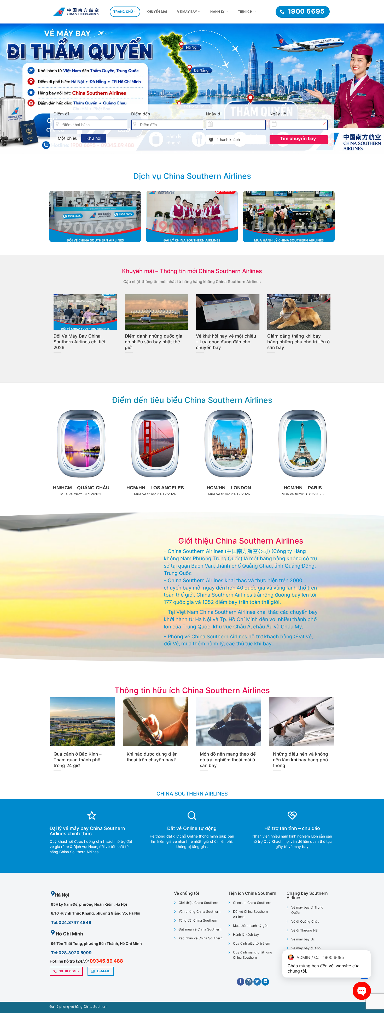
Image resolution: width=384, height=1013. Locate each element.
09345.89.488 (106, 961)
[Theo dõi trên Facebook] (241, 982)
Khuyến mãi (157, 12)
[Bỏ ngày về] (324, 123)
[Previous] (14, 89)
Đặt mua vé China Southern (200, 929)
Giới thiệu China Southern (198, 903)
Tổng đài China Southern (198, 920)
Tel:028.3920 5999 (71, 952)
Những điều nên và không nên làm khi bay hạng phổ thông (81, 341)
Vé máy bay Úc (303, 939)
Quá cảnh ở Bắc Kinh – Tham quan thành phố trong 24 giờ (155, 338)
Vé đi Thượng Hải (304, 930)
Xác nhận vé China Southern (200, 938)
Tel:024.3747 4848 (71, 922)
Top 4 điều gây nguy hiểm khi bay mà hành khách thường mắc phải (298, 341)
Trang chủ (123, 12)
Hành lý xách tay (246, 935)
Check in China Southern (252, 903)
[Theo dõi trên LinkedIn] (265, 982)
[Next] (369, 89)
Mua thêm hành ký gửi (250, 926)
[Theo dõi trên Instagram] (249, 982)
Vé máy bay (187, 12)
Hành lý (217, 12)
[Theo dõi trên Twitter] (257, 982)
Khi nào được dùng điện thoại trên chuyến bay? (227, 338)
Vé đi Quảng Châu (305, 921)
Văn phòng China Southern (199, 912)
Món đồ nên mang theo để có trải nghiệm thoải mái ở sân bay (228, 759)
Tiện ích (245, 12)
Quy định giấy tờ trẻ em (251, 943)
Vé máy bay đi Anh (306, 948)
